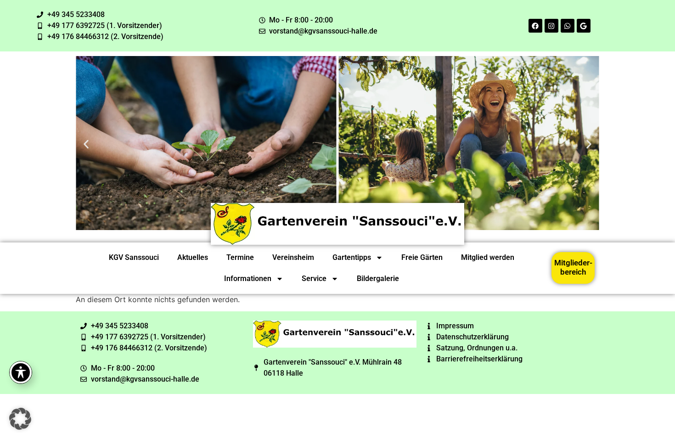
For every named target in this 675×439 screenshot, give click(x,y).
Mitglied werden (487, 257)
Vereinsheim (293, 257)
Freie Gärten (422, 257)
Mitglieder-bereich (573, 267)
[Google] (584, 26)
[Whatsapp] (567, 26)
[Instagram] (551, 26)
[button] (86, 144)
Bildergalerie (378, 278)
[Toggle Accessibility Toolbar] (21, 372)
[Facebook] (535, 26)
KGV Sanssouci (134, 257)
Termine (240, 257)
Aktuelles (192, 257)
